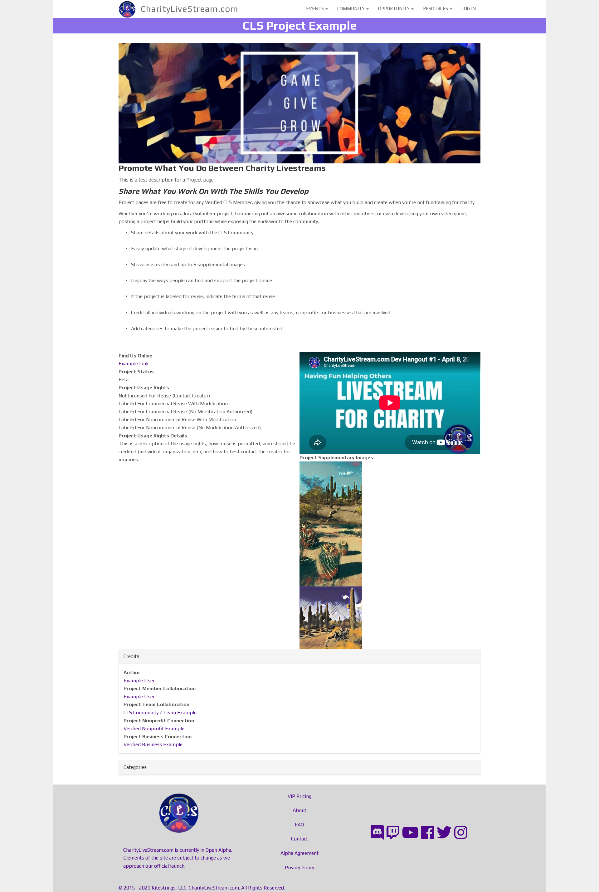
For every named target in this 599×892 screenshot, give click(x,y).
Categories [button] (135, 767)
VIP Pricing (299, 796)
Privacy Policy (299, 867)
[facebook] (427, 832)
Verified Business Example (153, 744)
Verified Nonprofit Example (154, 728)
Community (351, 8)
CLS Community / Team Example (160, 712)
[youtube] (410, 832)
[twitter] (444, 832)
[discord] (377, 832)
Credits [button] (131, 656)
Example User (139, 681)
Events (315, 8)
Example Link (134, 363)
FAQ (299, 825)
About (299, 810)
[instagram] (460, 832)
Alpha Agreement (299, 853)
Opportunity (394, 8)
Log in (468, 8)
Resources (436, 8)
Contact (299, 839)
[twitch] (392, 832)
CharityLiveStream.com (189, 9)
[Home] (130, 9)
